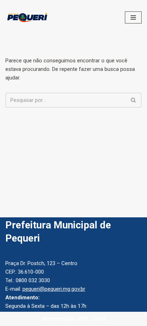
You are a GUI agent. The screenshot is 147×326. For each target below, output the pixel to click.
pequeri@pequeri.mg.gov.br (53, 289)
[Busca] (134, 100)
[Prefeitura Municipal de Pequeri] (26, 17)
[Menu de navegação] (133, 17)
